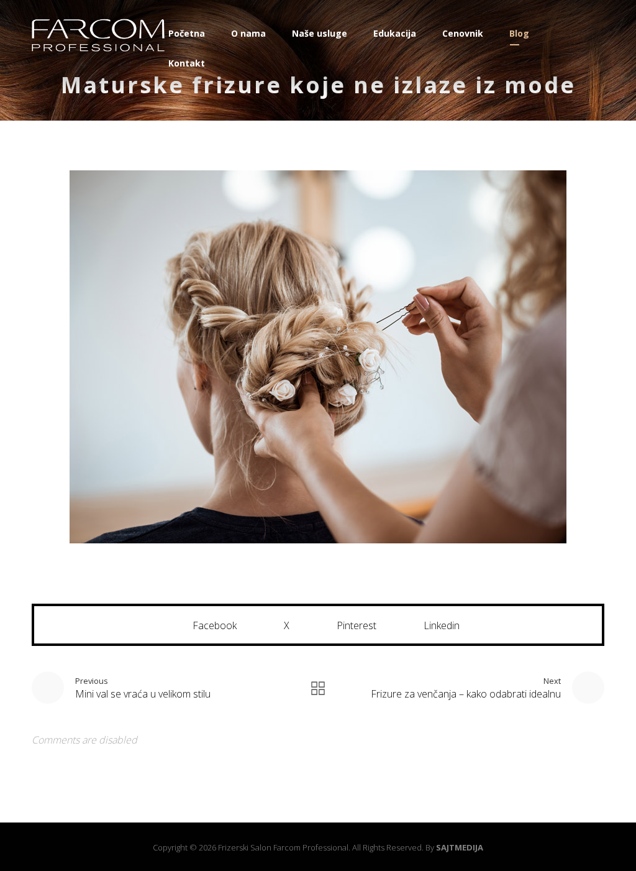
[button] (206, 624)
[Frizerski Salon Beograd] (98, 35)
